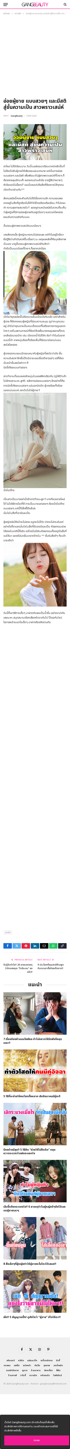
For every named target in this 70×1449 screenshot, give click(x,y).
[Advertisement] (35, 57)
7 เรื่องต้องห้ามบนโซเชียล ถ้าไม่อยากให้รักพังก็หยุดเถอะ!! (32, 1041)
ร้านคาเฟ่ (12, 1375)
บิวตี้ (58, 1360)
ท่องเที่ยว (48, 1370)
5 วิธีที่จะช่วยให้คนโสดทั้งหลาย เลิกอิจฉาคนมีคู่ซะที (31, 1096)
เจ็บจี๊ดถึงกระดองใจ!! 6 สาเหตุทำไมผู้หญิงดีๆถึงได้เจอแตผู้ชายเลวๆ (34, 1209)
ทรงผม (7, 1365)
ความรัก (33, 1375)
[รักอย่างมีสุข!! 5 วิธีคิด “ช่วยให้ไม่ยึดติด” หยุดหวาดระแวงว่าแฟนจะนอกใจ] (35, 1124)
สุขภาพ (46, 1365)
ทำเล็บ (37, 1365)
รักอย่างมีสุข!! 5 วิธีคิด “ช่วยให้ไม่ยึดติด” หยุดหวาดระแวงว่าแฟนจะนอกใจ (29, 1152)
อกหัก (8, 932)
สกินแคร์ (10, 1360)
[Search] (65, 4)
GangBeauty (17, 115)
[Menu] (5, 4)
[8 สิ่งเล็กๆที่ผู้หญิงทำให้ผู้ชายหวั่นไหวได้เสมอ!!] (35, 1238)
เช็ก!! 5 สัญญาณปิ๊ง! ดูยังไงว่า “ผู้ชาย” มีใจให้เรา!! (32, 1317)
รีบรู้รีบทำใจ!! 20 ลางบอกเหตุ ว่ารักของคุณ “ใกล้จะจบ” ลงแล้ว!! (17, 968)
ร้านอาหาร (36, 1370)
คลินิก (21, 1360)
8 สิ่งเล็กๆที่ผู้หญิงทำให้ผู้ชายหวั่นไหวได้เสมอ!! (29, 1264)
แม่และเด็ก (32, 1360)
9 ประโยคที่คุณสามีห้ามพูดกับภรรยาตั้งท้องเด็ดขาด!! (51, 966)
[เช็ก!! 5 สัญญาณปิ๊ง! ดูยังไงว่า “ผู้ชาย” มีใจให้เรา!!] (35, 1291)
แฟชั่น (17, 1365)
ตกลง (37, 1440)
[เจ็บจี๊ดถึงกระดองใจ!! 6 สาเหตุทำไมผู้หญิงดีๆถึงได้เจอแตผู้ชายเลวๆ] (35, 1181)
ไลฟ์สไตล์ (57, 1375)
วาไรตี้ (23, 1375)
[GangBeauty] (35, 4)
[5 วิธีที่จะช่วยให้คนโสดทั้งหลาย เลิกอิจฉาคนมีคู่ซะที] (35, 1070)
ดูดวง (25, 1370)
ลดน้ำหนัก (58, 1365)
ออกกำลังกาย (12, 1370)
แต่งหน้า (27, 1365)
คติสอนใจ (45, 1375)
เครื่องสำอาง (47, 1360)
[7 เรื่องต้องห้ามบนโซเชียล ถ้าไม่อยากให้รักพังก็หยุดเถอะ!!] (35, 1013)
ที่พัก (58, 1370)
